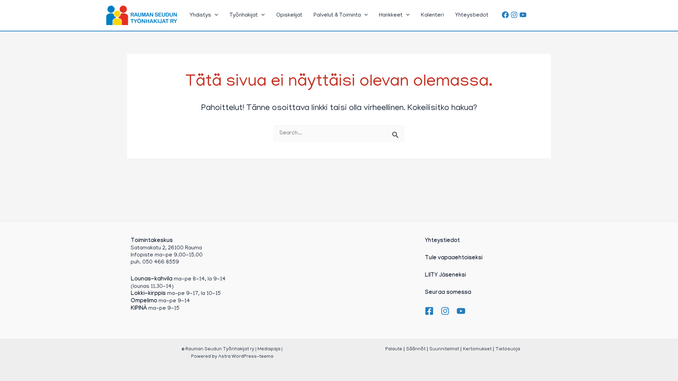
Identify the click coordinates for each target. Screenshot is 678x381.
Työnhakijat (244, 15)
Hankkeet (391, 15)
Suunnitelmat (444, 349)
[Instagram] (514, 15)
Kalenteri (432, 15)
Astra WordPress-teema (245, 356)
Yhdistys (200, 15)
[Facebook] (505, 15)
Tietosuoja (507, 349)
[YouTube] (523, 15)
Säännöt (416, 349)
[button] (214, 15)
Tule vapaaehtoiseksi (453, 258)
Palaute (393, 349)
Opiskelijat (289, 15)
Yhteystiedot (471, 15)
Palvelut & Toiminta (337, 15)
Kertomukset (477, 349)
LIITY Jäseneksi (445, 275)
